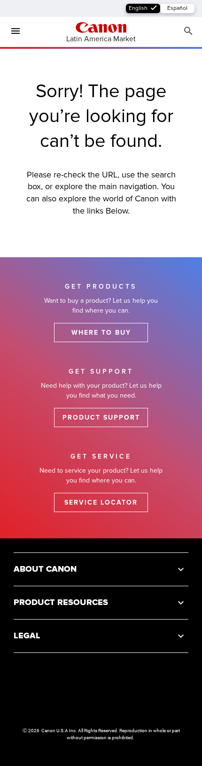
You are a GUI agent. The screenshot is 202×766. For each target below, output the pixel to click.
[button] (101, 569)
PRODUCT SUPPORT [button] (101, 417)
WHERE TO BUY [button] (101, 333)
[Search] (188, 31)
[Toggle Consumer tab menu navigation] (11, 31)
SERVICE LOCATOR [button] (101, 502)
